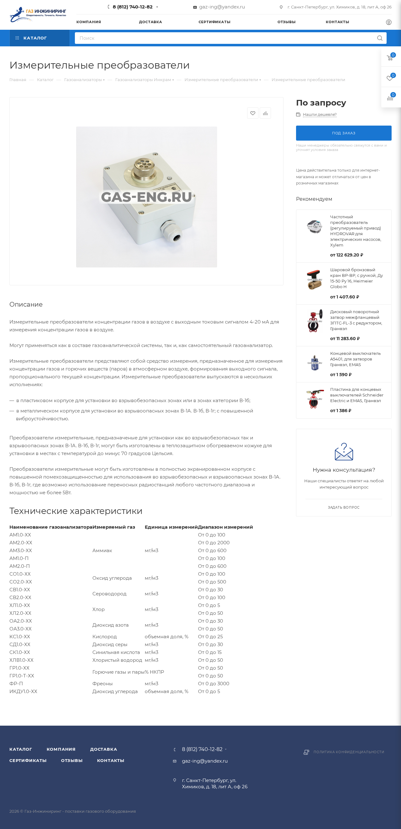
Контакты (110, 760)
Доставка (103, 749)
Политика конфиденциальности (349, 752)
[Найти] (380, 38)
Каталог (20, 749)
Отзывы (72, 760)
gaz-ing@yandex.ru (222, 7)
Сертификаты (28, 760)
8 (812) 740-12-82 (133, 7)
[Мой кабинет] (389, 23)
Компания (61, 749)
